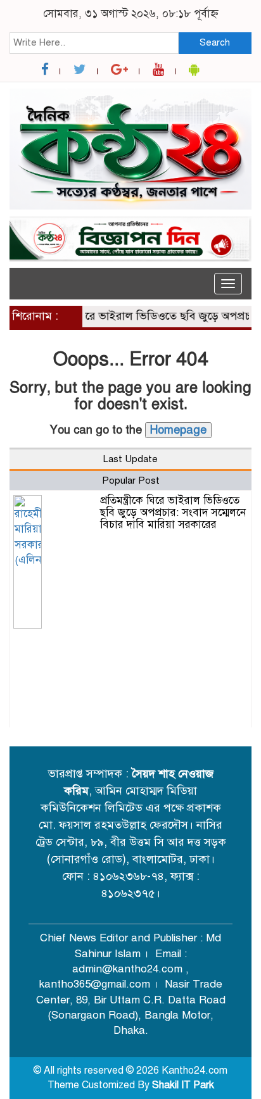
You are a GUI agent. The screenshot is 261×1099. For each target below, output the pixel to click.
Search (215, 42)
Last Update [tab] (130, 459)
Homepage (178, 430)
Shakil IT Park (183, 1085)
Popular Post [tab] (131, 480)
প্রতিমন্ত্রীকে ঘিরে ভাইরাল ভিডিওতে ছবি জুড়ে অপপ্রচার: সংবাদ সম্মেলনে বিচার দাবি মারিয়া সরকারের (173, 512)
